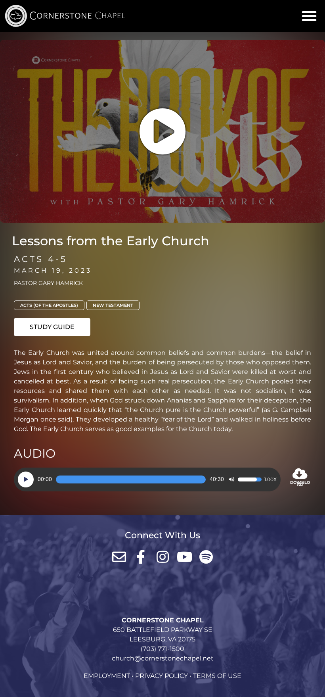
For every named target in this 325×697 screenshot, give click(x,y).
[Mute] (231, 479)
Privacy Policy (161, 676)
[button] (309, 16)
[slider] (131, 479)
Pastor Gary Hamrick (48, 283)
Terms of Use (217, 676)
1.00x (270, 479)
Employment (107, 676)
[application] (147, 479)
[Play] (26, 479)
